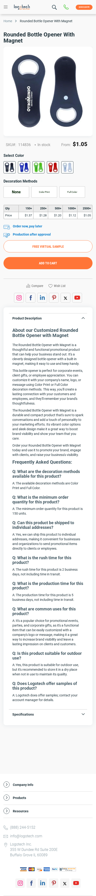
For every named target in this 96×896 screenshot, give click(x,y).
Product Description (27, 318)
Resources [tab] (20, 811)
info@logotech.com (26, 836)
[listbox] (48, 168)
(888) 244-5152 (22, 827)
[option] (9, 167)
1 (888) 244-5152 (67, 7)
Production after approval (32, 234)
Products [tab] (19, 798)
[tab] (48, 319)
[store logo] (22, 7)
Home (7, 21)
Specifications (23, 714)
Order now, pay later (27, 226)
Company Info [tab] (23, 785)
